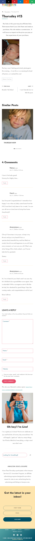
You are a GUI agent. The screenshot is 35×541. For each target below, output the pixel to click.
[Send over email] (32, 2)
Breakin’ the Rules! (8, 88)
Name (5, 351)
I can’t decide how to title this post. (26, 89)
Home (7, 529)
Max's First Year (7, 79)
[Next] (31, 128)
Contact (27, 529)
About (13, 529)
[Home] (2, 12)
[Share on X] (9, 2)
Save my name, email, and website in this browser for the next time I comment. (18, 375)
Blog (20, 529)
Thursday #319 (10, 143)
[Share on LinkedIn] (20, 2)
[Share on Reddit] (26, 2)
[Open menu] (31, 4)
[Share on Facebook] (3, 2)
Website (5, 369)
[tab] (14, 148)
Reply (4, 183)
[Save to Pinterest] (15, 2)
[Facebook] (13, 534)
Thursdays (5, 18)
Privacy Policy (17, 531)
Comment (6, 321)
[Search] (30, 455)
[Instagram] (17, 534)
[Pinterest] (21, 534)
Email (5, 360)
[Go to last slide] (4, 128)
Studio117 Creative (17, 539)
